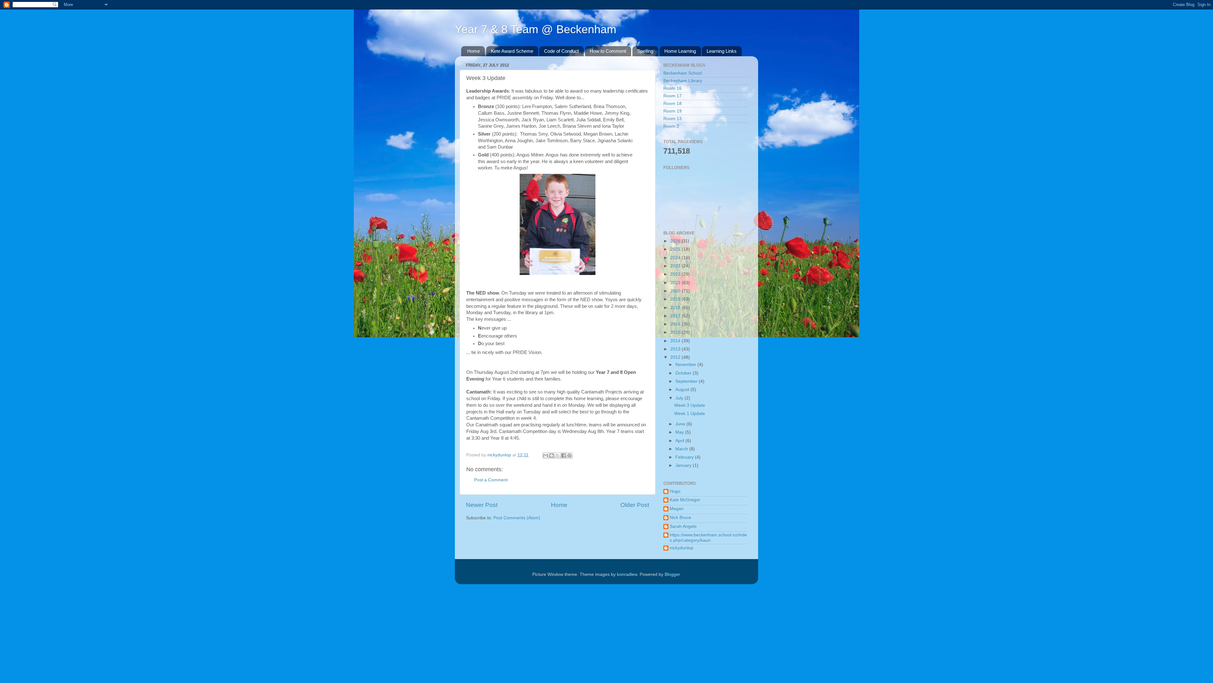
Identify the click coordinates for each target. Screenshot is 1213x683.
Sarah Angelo (683, 526)
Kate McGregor (685, 499)
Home (473, 51)
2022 (676, 274)
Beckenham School (682, 73)
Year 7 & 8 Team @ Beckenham (535, 29)
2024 (676, 257)
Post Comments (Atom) (516, 517)
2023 (676, 266)
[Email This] (545, 455)
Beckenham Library (682, 80)
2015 (676, 332)
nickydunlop (681, 548)
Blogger (672, 574)
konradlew (627, 574)
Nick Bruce (680, 517)
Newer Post (482, 505)
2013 (676, 349)
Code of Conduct (561, 51)
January (684, 465)
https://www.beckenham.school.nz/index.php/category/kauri (708, 537)
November (686, 364)
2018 (676, 307)
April (680, 440)
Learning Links (722, 51)
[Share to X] (557, 455)
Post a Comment (491, 480)
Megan (677, 508)
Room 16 (672, 88)
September (687, 381)
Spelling (645, 51)
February (685, 457)
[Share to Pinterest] (569, 455)
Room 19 (672, 111)
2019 (676, 299)
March (682, 449)
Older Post (634, 505)
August (683, 389)
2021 (676, 282)
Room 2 (671, 126)
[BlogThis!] (551, 455)
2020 (676, 291)
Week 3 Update (689, 405)
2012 (676, 357)
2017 (676, 316)
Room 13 (672, 118)
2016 (676, 324)
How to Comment (608, 51)
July (680, 398)
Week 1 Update (689, 413)
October (684, 373)
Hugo (675, 491)
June (680, 424)
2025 (676, 249)
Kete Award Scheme (512, 51)
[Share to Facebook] (563, 455)
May (680, 432)
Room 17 (672, 96)
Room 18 (672, 103)
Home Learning (680, 51)
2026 (676, 241)
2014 (676, 340)
